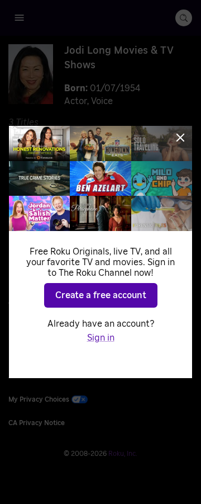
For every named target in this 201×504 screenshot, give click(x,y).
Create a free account (100, 295)
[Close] (180, 138)
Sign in (100, 337)
